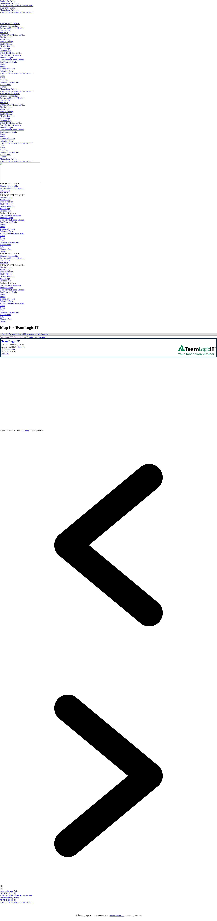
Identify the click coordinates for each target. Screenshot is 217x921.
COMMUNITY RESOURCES (12, 35)
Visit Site (5, 354)
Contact (3, 87)
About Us (4, 80)
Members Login (6, 57)
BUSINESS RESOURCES (11, 53)
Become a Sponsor (7, 69)
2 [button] (1, 889)
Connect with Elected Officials (12, 60)
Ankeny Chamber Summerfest (12, 233)
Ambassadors (5, 84)
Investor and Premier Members (12, 28)
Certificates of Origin (8, 62)
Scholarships (5, 48)
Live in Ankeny (6, 37)
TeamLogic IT (10, 341)
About (2, 240)
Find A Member (6, 44)
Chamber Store (6, 249)
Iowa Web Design (117, 915)
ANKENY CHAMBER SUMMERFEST (16, 6)
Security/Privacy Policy (9, 891)
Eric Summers (9, 349)
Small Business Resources (10, 55)
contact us (25, 430)
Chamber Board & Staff (9, 82)
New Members (30, 334)
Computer (31, 337)
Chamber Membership (9, 26)
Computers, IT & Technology (11, 337)
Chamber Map (5, 51)
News (2, 75)
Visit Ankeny (5, 39)
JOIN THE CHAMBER (10, 24)
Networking (42, 337)
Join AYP (4, 33)
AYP (2, 247)
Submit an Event (6, 71)
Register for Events (7, 1)
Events (2, 64)
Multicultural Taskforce (9, 3)
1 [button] (1, 886)
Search (4, 334)
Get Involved (5, 30)
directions (21, 347)
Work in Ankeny (6, 42)
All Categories (43, 334)
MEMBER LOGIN (8, 893)
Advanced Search (16, 334)
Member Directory (7, 46)
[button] (108, 653)
